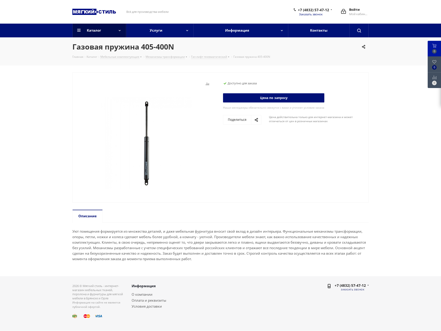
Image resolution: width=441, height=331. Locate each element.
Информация (144, 286)
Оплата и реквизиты (149, 300)
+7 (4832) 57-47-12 (313, 10)
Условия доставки (147, 306)
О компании (142, 294)
